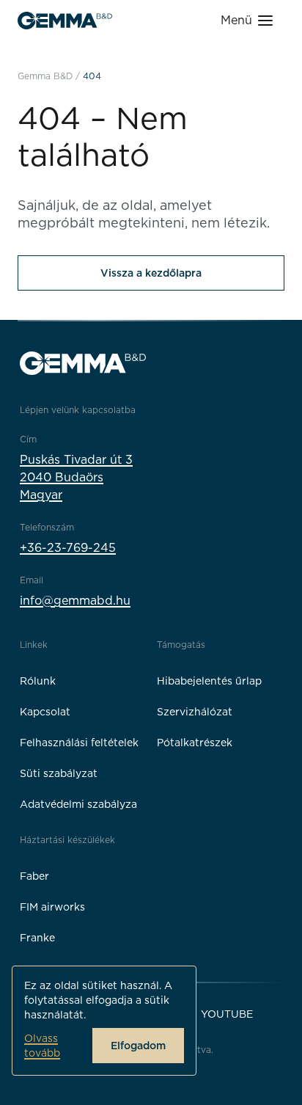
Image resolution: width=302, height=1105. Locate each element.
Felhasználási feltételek (79, 742)
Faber (34, 876)
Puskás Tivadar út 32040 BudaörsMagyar (76, 477)
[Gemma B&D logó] (65, 20)
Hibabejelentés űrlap (209, 681)
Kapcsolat (45, 712)
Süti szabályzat (58, 773)
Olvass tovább (42, 1045)
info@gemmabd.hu (75, 601)
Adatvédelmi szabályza (78, 804)
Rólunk (38, 681)
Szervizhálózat (194, 712)
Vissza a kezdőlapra (151, 273)
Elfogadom (138, 1045)
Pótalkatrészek (194, 742)
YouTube (227, 1014)
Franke (37, 938)
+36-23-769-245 (68, 548)
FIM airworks (52, 907)
